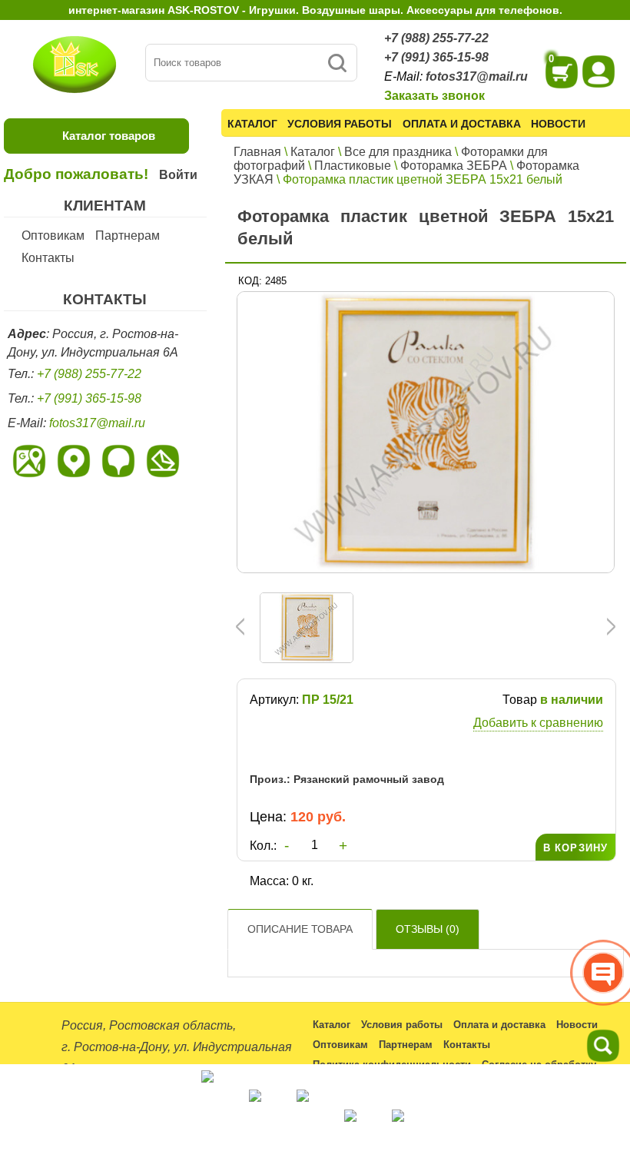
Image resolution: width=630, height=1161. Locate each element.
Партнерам (127, 235)
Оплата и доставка (462, 124)
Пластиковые (352, 165)
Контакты (48, 257)
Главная (257, 151)
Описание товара (300, 929)
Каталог (252, 124)
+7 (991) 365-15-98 (436, 57)
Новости (558, 124)
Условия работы (339, 124)
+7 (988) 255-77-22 (436, 38)
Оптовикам (53, 235)
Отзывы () (427, 929)
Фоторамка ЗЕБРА (453, 165)
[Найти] (336, 63)
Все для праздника (398, 151)
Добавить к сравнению (538, 722)
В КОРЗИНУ (575, 848)
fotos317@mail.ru (477, 76)
